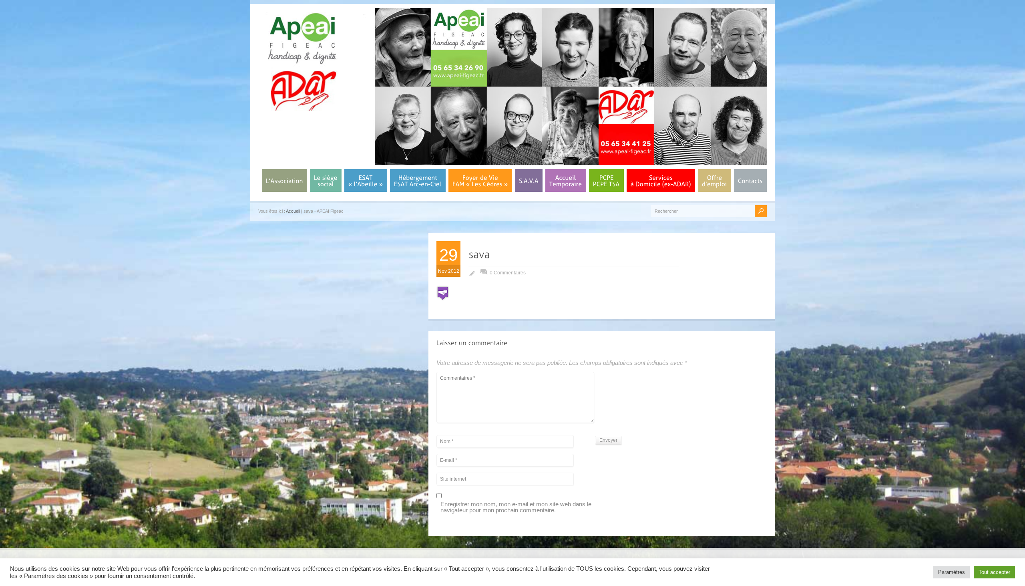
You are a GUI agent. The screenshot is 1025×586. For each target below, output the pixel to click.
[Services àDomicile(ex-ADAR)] (661, 180)
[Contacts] (750, 180)
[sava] (479, 254)
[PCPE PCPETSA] (606, 180)
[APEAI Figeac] (302, 108)
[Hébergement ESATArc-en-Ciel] (418, 180)
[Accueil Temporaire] (565, 180)
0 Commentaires (508, 273)
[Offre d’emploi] (714, 180)
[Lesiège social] (326, 180)
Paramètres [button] (951, 572)
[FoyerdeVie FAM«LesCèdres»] (480, 180)
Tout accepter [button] (994, 572)
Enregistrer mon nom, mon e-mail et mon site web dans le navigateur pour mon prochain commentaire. (515, 507)
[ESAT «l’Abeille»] (365, 180)
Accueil (293, 211)
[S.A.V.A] (529, 180)
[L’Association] (284, 180)
